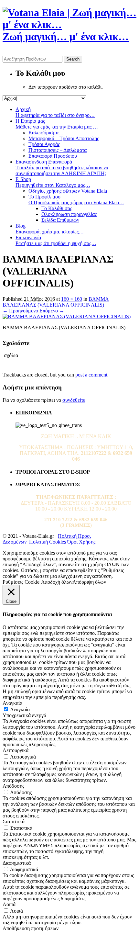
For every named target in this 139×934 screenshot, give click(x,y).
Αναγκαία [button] (12, 703)
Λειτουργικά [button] (15, 750)
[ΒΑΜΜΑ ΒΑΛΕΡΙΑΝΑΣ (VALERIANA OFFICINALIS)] (67, 316)
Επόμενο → (51, 310)
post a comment (91, 374)
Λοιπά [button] (9, 904)
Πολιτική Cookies (47, 542)
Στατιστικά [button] (14, 821)
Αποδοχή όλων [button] (56, 582)
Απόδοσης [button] (13, 786)
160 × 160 (71, 299)
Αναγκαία (20, 709)
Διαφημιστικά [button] (17, 863)
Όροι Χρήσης (81, 542)
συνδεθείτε (73, 400)
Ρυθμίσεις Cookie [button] (21, 582)
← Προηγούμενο (20, 310)
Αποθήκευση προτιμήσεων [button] (31, 928)
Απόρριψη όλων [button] (89, 582)
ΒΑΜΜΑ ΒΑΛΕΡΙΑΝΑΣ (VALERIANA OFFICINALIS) (56, 302)
